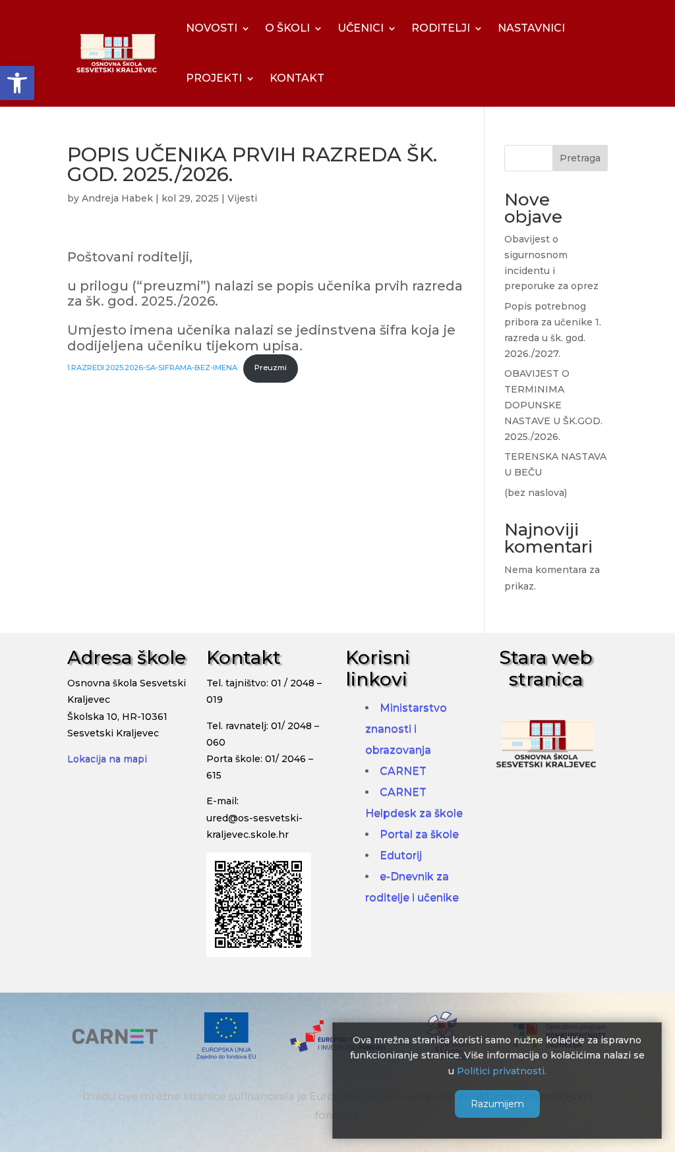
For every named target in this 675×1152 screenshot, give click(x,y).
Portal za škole (419, 834)
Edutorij (401, 855)
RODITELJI (440, 28)
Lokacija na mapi (107, 759)
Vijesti (242, 198)
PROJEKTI (214, 78)
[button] (17, 83)
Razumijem (497, 1104)
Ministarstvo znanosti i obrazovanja (406, 728)
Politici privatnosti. (501, 1071)
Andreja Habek (117, 198)
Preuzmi (270, 367)
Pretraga (580, 158)
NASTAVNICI (531, 28)
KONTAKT (297, 78)
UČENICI (361, 28)
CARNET (403, 771)
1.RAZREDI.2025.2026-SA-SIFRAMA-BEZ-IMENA (152, 367)
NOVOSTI (211, 28)
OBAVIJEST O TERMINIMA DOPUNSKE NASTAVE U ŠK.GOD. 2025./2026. (553, 405)
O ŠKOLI (287, 28)
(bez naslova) (535, 493)
